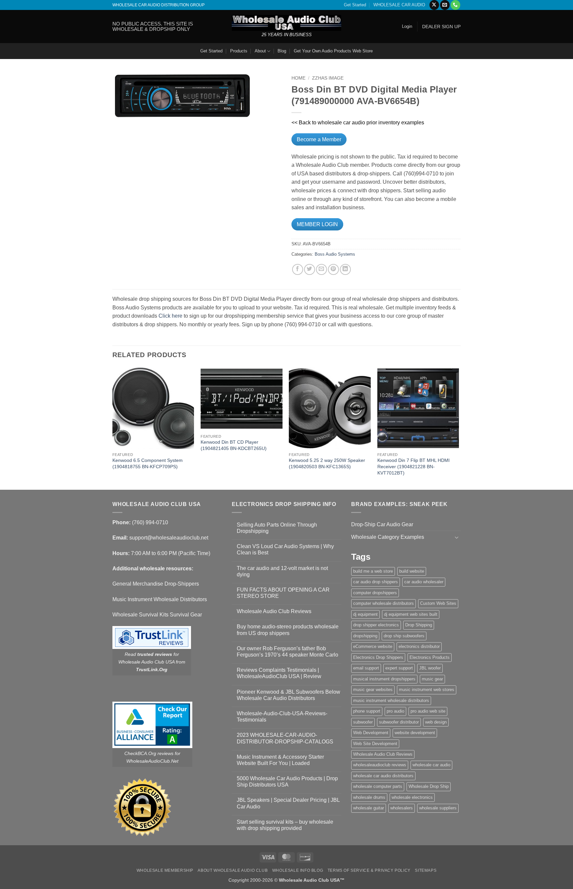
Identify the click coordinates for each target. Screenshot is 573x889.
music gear (432, 678)
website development (415, 732)
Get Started (355, 4)
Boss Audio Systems (335, 254)
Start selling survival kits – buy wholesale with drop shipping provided (285, 825)
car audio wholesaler (423, 581)
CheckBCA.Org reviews (148, 753)
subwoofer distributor (399, 722)
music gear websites (373, 689)
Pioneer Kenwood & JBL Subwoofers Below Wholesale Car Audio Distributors (288, 695)
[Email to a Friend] (321, 269)
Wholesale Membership (165, 870)
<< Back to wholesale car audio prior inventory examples (357, 122)
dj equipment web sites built (410, 614)
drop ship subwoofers (404, 635)
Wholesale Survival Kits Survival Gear (157, 614)
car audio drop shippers (375, 581)
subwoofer (363, 722)
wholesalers (401, 807)
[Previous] (113, 427)
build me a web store (373, 571)
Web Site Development (375, 743)
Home (298, 78)
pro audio (395, 711)
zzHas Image (328, 78)
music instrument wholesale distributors (391, 700)
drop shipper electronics (376, 624)
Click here (170, 316)
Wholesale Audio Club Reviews (274, 611)
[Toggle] (457, 537)
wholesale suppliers (438, 807)
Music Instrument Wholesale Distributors (159, 599)
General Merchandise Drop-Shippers (155, 584)
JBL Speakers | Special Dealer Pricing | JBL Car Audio (288, 803)
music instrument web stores (426, 689)
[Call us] (455, 5)
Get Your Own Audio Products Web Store (333, 50)
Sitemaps (425, 870)
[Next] (459, 427)
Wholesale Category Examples (387, 537)
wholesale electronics (412, 797)
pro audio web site (428, 711)
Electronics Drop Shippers (378, 657)
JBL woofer (430, 668)
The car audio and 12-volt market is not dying (282, 571)
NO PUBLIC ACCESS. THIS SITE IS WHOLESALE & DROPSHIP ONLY (152, 26)
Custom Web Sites (438, 603)
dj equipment (365, 614)
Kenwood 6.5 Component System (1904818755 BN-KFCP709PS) (147, 463)
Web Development (370, 732)
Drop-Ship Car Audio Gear (382, 524)
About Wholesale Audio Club (233, 870)
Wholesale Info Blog (297, 870)
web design (436, 722)
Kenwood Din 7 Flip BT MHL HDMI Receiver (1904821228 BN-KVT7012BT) (413, 466)
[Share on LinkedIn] (345, 269)
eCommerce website (372, 646)
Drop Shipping (418, 624)
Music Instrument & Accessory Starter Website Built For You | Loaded (280, 760)
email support (366, 668)
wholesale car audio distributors (383, 775)
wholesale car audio (431, 764)
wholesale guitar (368, 807)
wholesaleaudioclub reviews (379, 764)
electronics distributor (419, 646)
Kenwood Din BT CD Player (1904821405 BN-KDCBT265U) (234, 445)
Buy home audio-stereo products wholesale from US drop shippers (288, 630)
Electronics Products (430, 657)
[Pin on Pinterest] (333, 269)
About (260, 50)
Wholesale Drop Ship (429, 786)
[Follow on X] (434, 5)
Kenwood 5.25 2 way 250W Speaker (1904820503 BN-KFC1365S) (327, 463)
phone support (366, 711)
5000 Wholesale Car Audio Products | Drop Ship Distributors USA (287, 782)
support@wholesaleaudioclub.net (168, 537)
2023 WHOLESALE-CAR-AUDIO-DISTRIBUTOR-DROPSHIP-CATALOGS (285, 738)
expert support (399, 668)
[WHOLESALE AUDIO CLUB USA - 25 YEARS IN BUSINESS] (286, 23)
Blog (282, 50)
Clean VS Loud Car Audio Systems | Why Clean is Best (285, 549)
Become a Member (319, 139)
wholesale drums (369, 797)
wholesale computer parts (377, 786)
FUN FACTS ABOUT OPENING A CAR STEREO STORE (283, 593)
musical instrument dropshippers (384, 678)
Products (238, 50)
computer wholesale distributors (383, 603)
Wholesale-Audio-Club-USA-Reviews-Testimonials (282, 717)
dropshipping (365, 635)
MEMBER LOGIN (317, 224)
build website (411, 571)
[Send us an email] (445, 5)
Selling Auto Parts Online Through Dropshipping (277, 528)
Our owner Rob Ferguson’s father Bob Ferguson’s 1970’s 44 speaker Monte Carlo (287, 652)
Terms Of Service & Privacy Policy (369, 870)
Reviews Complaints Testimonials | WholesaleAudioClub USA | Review (279, 673)
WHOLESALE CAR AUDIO (399, 4)
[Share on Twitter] (309, 269)
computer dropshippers (375, 592)
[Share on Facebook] (297, 269)
